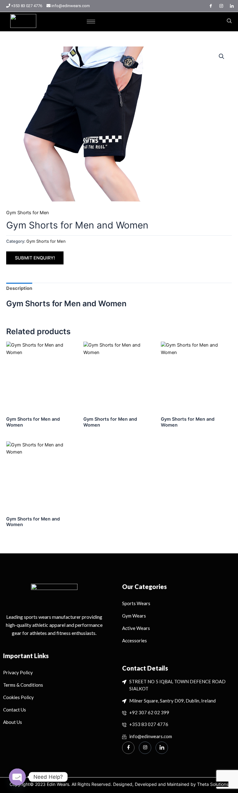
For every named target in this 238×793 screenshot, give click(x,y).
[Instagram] (221, 6)
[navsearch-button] (229, 21)
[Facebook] (210, 6)
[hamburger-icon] (91, 21)
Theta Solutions (212, 784)
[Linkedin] (162, 748)
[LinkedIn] (231, 6)
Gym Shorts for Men (27, 212)
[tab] (19, 289)
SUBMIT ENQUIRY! (35, 258)
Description (19, 288)
